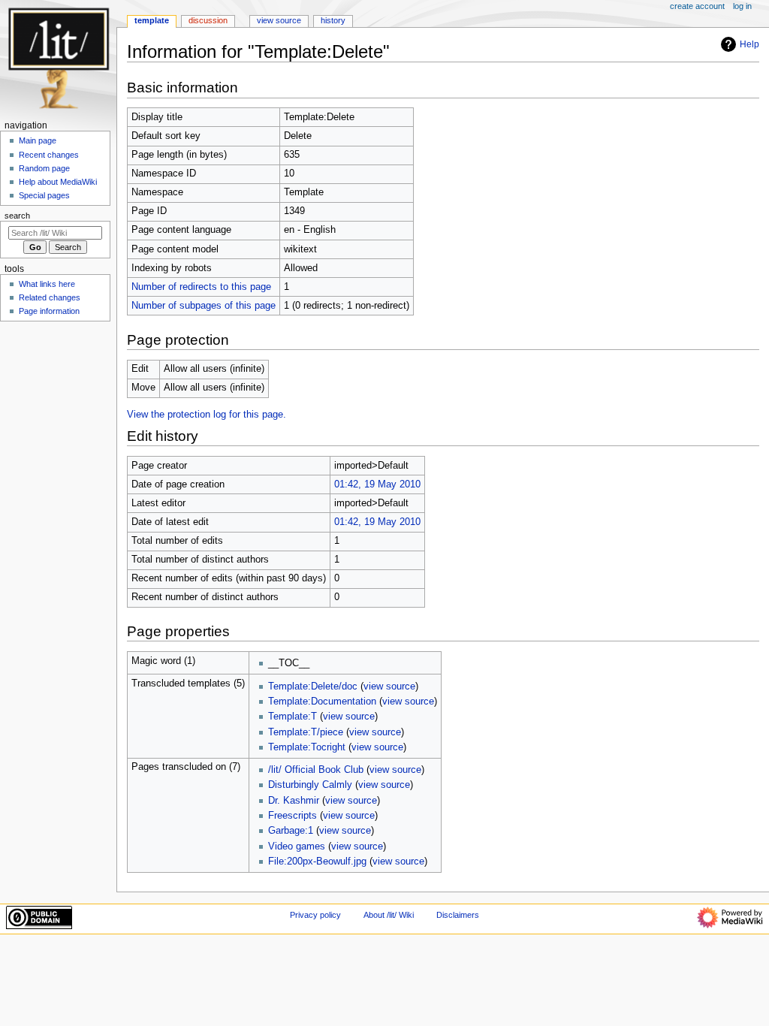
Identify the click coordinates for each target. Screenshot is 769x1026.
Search (17, 215)
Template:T (292, 716)
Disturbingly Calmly (310, 785)
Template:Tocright (306, 747)
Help (749, 44)
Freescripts (292, 815)
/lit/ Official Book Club (315, 770)
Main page (37, 140)
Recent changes (49, 154)
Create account (697, 6)
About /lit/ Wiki (388, 914)
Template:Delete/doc (312, 686)
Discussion (208, 20)
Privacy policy (315, 914)
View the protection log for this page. (206, 414)
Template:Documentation (322, 701)
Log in (742, 6)
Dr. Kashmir (293, 800)
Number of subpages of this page (203, 305)
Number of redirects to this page (201, 287)
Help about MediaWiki (58, 181)
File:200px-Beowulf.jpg (317, 861)
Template (151, 20)
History (333, 20)
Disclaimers (457, 914)
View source (279, 20)
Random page (44, 168)
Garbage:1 (290, 830)
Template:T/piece (305, 732)
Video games (296, 846)
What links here (47, 283)
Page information (49, 310)
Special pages (44, 195)
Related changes (49, 297)
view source (389, 686)
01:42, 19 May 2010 (377, 484)
